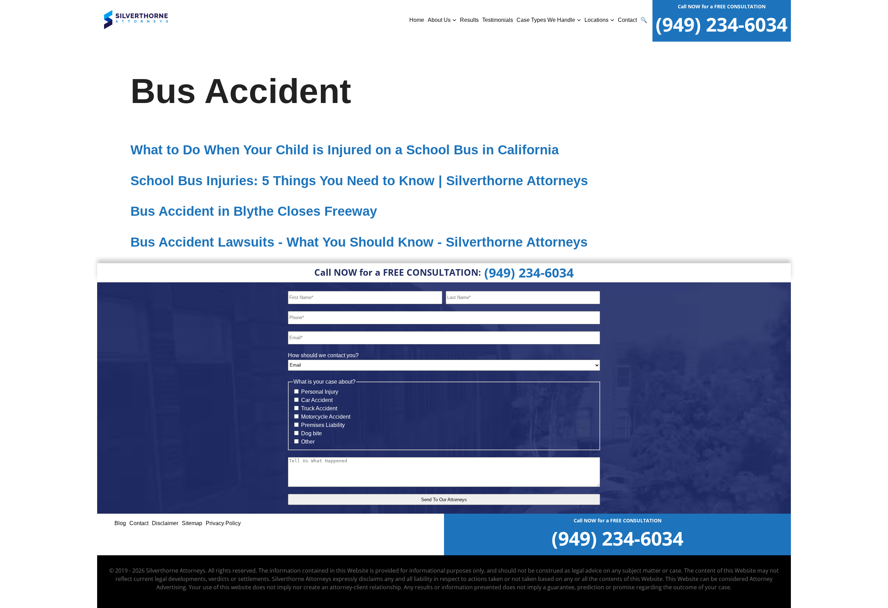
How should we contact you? (323, 355)
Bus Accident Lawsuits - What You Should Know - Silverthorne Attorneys (359, 242)
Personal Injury (319, 392)
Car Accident (317, 400)
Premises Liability (323, 425)
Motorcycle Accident (325, 417)
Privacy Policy (223, 523)
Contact (627, 20)
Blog (120, 523)
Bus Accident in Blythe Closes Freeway (253, 211)
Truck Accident (319, 408)
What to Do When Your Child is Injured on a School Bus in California (344, 150)
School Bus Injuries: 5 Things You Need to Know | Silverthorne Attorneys (359, 180)
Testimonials (497, 20)
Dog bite (311, 433)
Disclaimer (165, 523)
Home (416, 20)
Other (308, 442)
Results (469, 20)
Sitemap (192, 523)
